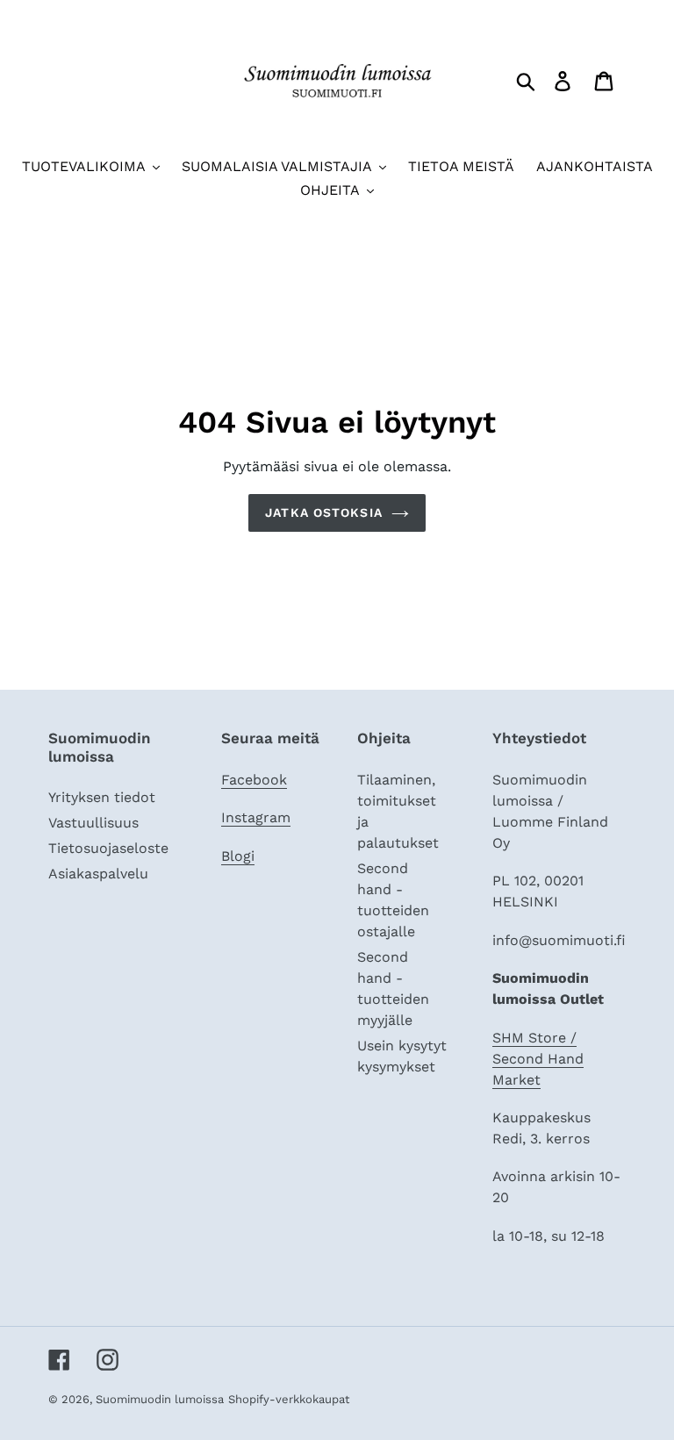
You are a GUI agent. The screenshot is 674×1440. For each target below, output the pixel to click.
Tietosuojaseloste (108, 848)
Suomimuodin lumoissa (160, 1399)
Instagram (255, 817)
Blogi (238, 856)
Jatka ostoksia (324, 512)
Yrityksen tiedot (101, 797)
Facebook (254, 779)
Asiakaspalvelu (98, 873)
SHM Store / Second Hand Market (538, 1058)
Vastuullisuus (93, 822)
